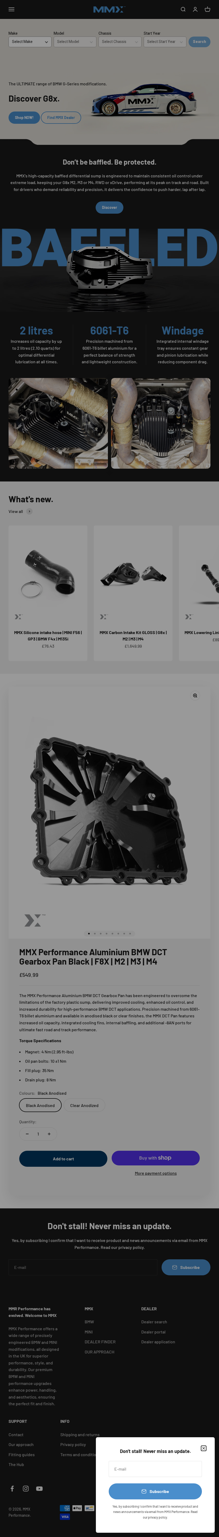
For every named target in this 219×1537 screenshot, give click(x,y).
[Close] (203, 1448)
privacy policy (157, 1517)
